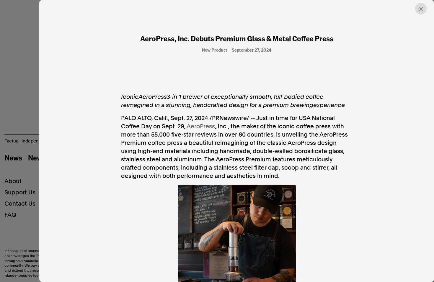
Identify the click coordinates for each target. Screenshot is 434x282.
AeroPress (201, 126)
